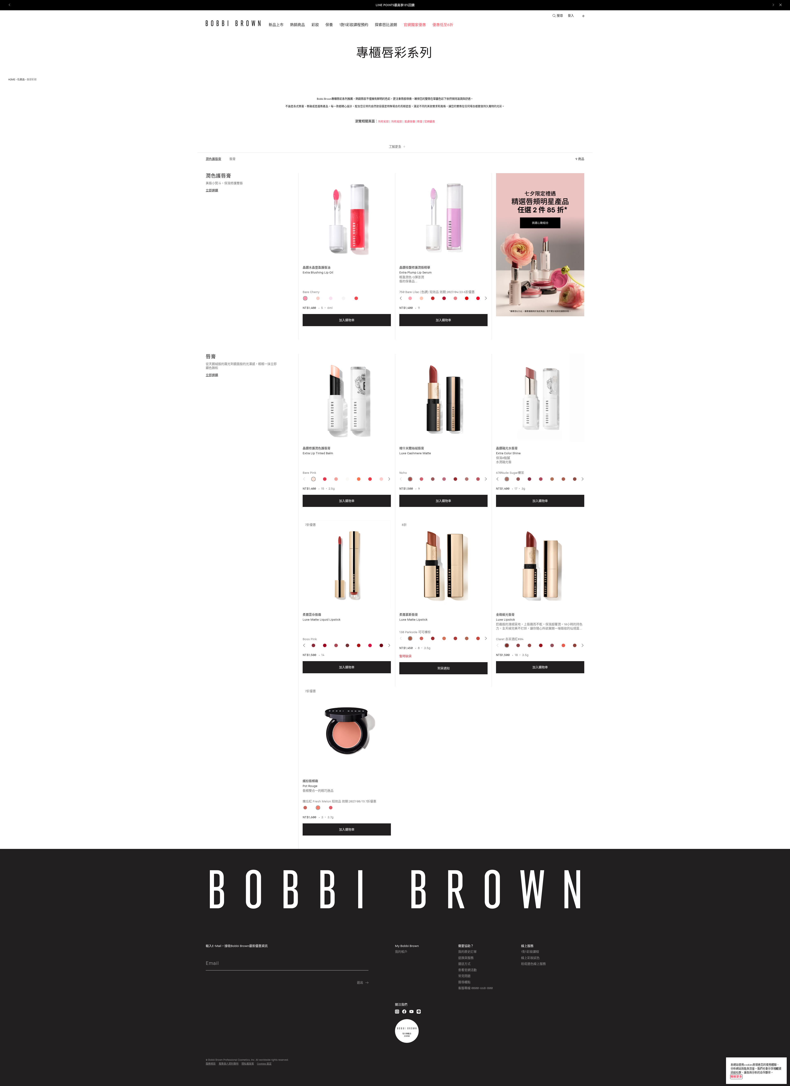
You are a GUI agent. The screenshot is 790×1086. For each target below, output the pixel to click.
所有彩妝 (383, 121)
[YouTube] (411, 1011)
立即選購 (212, 190)
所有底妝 (396, 121)
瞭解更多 (736, 1077)
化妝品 (21, 79)
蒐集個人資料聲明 (228, 1063)
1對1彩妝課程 (530, 951)
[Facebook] (404, 1011)
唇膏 (419, 121)
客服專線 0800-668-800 (475, 988)
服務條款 (211, 1063)
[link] (581, 16)
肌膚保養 (409, 121)
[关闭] (776, 1068)
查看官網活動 (467, 970)
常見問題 (464, 976)
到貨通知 (443, 668)
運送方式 (464, 963)
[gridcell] (305, 298)
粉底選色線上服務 (533, 963)
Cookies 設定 (264, 1063)
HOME (11, 79)
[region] (756, 1070)
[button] (386, 25)
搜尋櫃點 (464, 982)
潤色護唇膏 (213, 159)
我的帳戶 (401, 951)
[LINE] (419, 1011)
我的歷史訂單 (467, 951)
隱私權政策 (248, 1063)
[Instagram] (397, 1011)
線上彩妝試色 (530, 958)
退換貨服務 (466, 958)
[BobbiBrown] (233, 23)
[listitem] (346, 256)
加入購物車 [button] (346, 320)
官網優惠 (429, 121)
